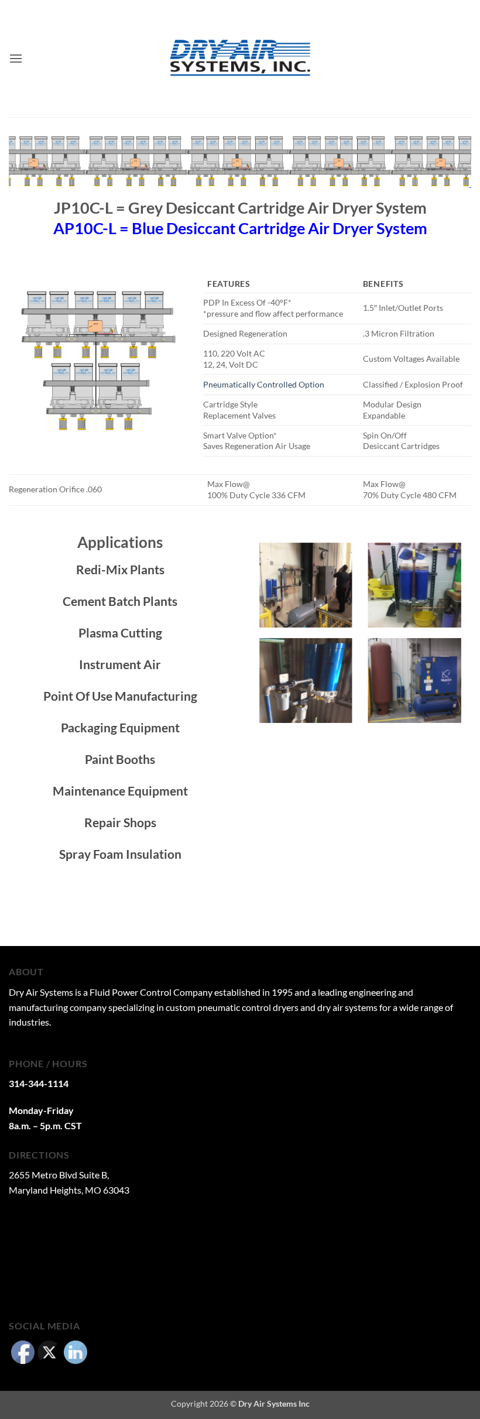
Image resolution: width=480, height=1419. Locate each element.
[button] (16, 58)
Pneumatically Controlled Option (263, 384)
